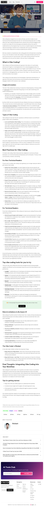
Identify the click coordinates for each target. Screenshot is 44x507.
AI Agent (11, 410)
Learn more (22, 306)
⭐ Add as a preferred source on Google (11, 36)
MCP (31, 487)
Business (20, 410)
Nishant (5, 18)
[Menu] (21, 2)
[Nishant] (2, 19)
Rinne (28, 504)
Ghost (24, 504)
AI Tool (15, 410)
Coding (32, 499)
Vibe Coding (5, 410)
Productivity (33, 490)
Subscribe (40, 2)
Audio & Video (32, 493)
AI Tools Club (14, 504)
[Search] (35, 2)
